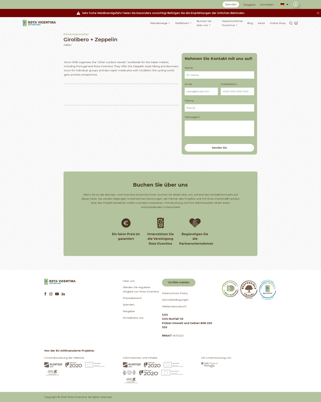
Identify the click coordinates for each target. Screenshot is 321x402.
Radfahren (182, 23)
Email (188, 84)
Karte (261, 23)
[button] (284, 4)
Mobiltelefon (229, 84)
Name (189, 67)
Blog (250, 23)
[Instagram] (50, 294)
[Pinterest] (57, 294)
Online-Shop (278, 23)
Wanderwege (158, 23)
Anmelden (267, 4)
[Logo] (39, 23)
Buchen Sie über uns (204, 23)
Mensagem (192, 117)
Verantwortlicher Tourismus (232, 23)
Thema (189, 100)
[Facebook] (45, 294)
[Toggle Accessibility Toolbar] (295, 4)
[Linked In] (63, 294)
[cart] (296, 23)
